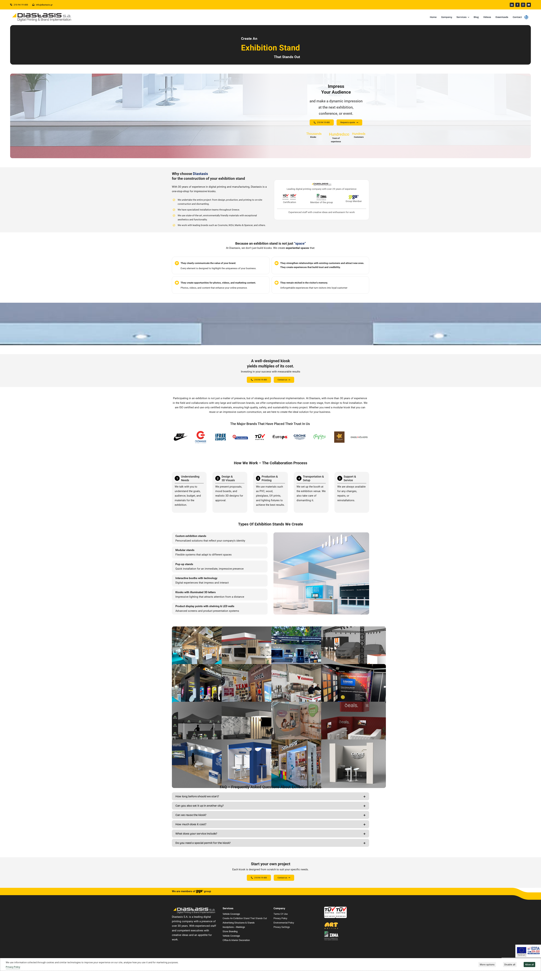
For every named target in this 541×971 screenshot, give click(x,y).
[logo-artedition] (331, 923)
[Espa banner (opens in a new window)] (528, 951)
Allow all (529, 964)
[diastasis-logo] (42, 13)
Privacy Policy (13, 966)
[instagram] (523, 5)
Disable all (509, 964)
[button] (270, 796)
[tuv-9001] (341, 908)
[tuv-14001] (329, 908)
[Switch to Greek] (526, 17)
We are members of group (191, 891)
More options (487, 964)
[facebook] (517, 5)
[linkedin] (512, 5)
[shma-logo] (331, 932)
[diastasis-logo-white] (194, 908)
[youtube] (529, 5)
